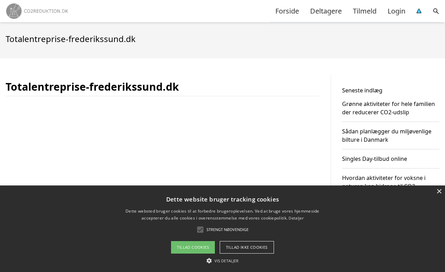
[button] (222, 260)
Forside (287, 11)
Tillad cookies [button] (193, 247)
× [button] (439, 191)
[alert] (222, 229)
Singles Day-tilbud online (374, 159)
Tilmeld (365, 11)
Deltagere (326, 11)
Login (396, 11)
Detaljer (296, 218)
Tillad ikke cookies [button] (247, 247)
